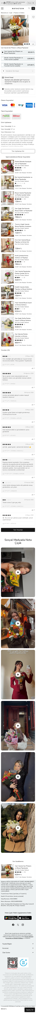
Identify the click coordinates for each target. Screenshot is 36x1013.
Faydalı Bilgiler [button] (7, 944)
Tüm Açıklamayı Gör (18, 151)
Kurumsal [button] (5, 948)
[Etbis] (13, 963)
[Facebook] (13, 925)
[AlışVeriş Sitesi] (33, 8)
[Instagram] (22, 925)
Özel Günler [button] (6, 953)
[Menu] (2, 8)
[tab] (18, 944)
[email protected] (18, 896)
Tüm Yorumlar (18, 530)
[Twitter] (18, 925)
